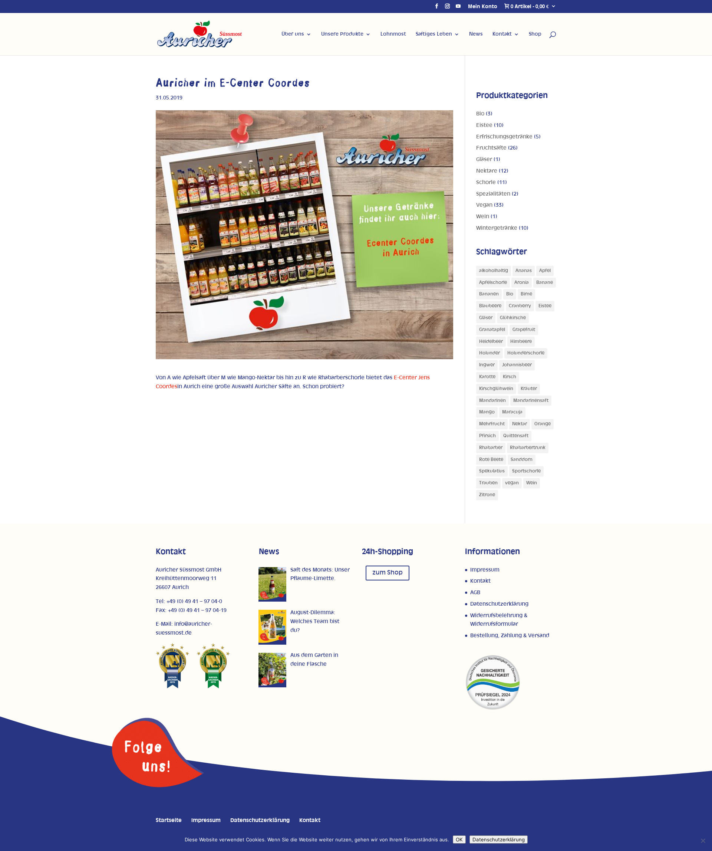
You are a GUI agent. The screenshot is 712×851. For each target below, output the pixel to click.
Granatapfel (492, 330)
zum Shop (387, 572)
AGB (475, 592)
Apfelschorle (493, 283)
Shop (535, 34)
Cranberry (520, 306)
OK (459, 839)
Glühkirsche (513, 318)
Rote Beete (491, 460)
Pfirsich (487, 436)
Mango (487, 412)
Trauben (488, 483)
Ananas (523, 271)
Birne (526, 294)
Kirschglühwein (496, 389)
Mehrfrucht (492, 424)
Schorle (486, 182)
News (476, 34)
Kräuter (529, 389)
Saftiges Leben (434, 34)
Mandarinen (492, 401)
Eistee (484, 125)
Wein (482, 216)
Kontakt (502, 34)
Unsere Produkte (342, 34)
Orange (542, 424)
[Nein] (702, 840)
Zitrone (487, 495)
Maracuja (512, 412)
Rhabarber (490, 448)
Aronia (521, 283)
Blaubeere (490, 306)
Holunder (489, 353)
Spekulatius (492, 471)
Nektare (486, 170)
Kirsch (509, 377)
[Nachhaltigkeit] (493, 708)
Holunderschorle (525, 353)
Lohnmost (393, 34)
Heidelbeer (491, 342)
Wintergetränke (496, 228)
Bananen (489, 294)
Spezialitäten (493, 194)
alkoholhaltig (493, 271)
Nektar (519, 424)
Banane (544, 283)
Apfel (545, 271)
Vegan (484, 205)
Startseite (169, 820)
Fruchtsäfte (491, 147)
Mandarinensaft (530, 401)
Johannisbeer (517, 365)
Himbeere (521, 342)
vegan (512, 483)
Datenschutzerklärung (499, 604)
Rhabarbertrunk (527, 448)
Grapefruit (523, 330)
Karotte (487, 377)
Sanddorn (522, 460)
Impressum (485, 569)
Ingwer (487, 365)
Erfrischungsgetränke (504, 136)
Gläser (484, 159)
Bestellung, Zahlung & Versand (509, 635)
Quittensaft (515, 436)
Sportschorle (526, 471)
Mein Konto (482, 6)
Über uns (292, 34)
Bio (480, 113)
